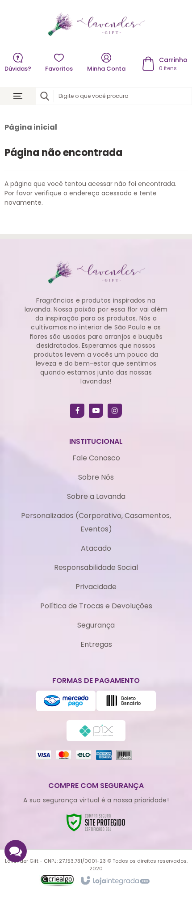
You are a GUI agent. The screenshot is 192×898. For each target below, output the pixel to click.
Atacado (96, 548)
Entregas (96, 644)
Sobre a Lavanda (96, 496)
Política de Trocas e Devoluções (96, 606)
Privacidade (96, 587)
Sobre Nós (96, 477)
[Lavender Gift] (96, 24)
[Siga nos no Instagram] (115, 411)
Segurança (96, 625)
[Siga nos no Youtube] (96, 411)
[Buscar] (45, 96)
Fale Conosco (96, 458)
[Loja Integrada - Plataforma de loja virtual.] (114, 881)
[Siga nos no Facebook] (77, 411)
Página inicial (30, 127)
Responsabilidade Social (96, 567)
